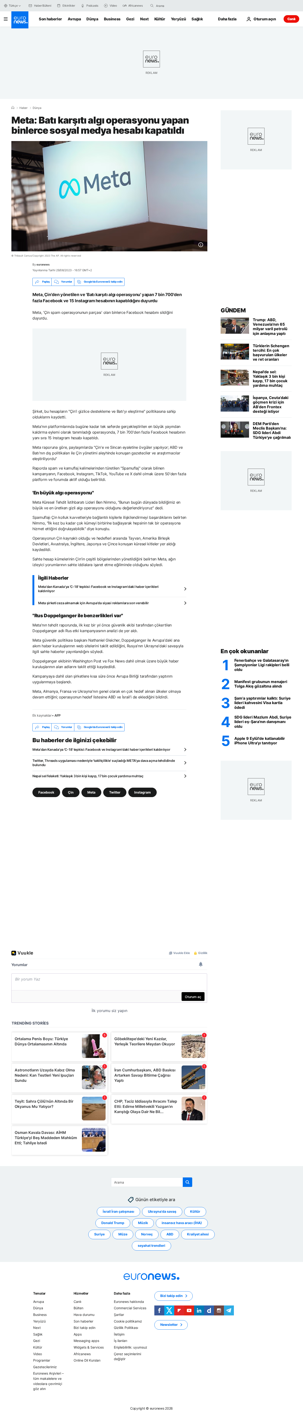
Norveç (147, 1234)
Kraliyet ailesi (198, 1234)
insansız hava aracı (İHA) (182, 1223)
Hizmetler (81, 1293)
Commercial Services (130, 1308)
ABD (169, 1234)
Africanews (82, 1354)
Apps (78, 1334)
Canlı (291, 19)
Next (144, 19)
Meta (91, 792)
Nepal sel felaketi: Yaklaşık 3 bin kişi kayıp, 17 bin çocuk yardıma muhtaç (87, 776)
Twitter (114, 792)
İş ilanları (120, 1341)
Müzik (143, 1223)
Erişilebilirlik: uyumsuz (130, 1347)
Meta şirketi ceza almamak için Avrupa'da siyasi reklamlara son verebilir (93, 603)
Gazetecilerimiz (45, 1367)
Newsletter (169, 1325)
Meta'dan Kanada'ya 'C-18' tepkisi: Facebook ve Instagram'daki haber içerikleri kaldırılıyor (98, 589)
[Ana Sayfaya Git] (19, 19)
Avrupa (74, 19)
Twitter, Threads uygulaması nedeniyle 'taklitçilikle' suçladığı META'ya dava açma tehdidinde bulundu (103, 763)
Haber (23, 108)
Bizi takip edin (84, 1328)
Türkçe (13, 5)
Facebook (46, 792)
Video (37, 1354)
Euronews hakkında (129, 1302)
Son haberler (50, 19)
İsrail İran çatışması (118, 1211)
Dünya (92, 19)
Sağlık (197, 19)
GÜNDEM (233, 310)
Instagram (142, 792)
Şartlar (119, 1315)
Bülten (78, 1308)
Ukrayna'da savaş (162, 1211)
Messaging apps (86, 1341)
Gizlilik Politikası (126, 1328)
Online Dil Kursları (87, 1360)
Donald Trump (112, 1223)
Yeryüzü (178, 19)
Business (112, 19)
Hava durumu (84, 1315)
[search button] (152, 5)
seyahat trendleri (151, 1245)
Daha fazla (122, 1293)
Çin (71, 792)
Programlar (41, 1360)
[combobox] (176, 5)
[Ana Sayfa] (12, 107)
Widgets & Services (89, 1347)
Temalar (39, 1293)
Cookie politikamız (128, 1321)
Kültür (159, 19)
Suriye (99, 1234)
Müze (122, 1234)
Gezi (130, 19)
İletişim (119, 1334)
